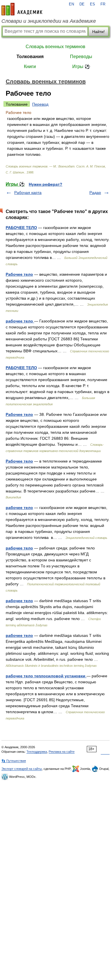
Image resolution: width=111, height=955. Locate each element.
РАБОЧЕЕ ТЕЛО (21, 227)
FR (102, 4)
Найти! (98, 31)
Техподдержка (36, 751)
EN (71, 4)
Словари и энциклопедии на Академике (48, 21)
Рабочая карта (28, 192)
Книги (30, 66)
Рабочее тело (19, 274)
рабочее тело (20, 321)
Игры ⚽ (81, 66)
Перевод (40, 104)
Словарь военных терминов (55, 46)
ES (92, 4)
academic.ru (21, 9)
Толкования (30, 56)
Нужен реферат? (45, 184)
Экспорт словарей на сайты (21, 768)
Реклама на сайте (62, 751)
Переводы (81, 56)
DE (82, 4)
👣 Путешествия (13, 760)
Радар (95, 192)
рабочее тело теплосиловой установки (46, 676)
